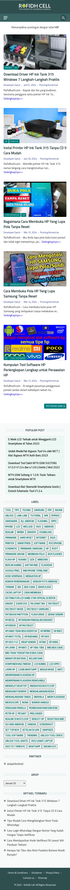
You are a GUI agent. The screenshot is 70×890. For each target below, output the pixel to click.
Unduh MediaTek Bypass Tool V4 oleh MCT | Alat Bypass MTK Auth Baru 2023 (33, 453)
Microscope (12, 702)
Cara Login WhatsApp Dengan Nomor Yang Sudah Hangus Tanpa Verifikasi (35, 832)
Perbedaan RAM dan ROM (43, 708)
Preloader (36, 713)
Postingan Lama (54, 406)
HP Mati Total (13, 636)
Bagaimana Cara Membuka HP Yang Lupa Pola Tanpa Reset (34, 224)
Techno (26, 510)
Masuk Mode (47, 669)
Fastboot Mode (14, 609)
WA (19, 587)
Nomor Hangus (40, 702)
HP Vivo (45, 636)
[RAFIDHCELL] (35, 7)
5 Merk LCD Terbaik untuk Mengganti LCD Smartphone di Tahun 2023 (32, 441)
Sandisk (31, 724)
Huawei (22, 559)
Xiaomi (58, 510)
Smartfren (23, 543)
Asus (53, 537)
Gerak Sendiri (55, 614)
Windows (42, 559)
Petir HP (9, 713)
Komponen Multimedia (18, 664)
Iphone (9, 526)
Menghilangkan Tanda (18, 697)
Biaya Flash (44, 587)
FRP (50, 510)
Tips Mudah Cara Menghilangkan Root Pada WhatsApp (32, 823)
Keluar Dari (35, 658)
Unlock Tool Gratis (16, 741)
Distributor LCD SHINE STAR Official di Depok (30, 598)
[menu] (7, 18)
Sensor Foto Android (45, 581)
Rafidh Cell (29, 885)
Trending (32, 735)
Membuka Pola (17, 284)
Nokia (25, 702)
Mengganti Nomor (15, 691)
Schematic (11, 548)
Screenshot (46, 724)
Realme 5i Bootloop (16, 719)
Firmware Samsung (31, 548)
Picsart (22, 713)
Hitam (42, 642)
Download (45, 532)
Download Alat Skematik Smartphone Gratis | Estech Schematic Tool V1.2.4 (34, 489)
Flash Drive (37, 614)
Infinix (20, 532)
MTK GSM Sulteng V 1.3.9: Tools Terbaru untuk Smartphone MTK (31, 477)
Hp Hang (53, 642)
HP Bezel (10, 620)
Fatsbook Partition (16, 614)
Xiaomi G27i (49, 746)
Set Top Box (12, 730)
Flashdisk (46, 565)
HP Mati (58, 631)
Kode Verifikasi (13, 576)
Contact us (28, 878)
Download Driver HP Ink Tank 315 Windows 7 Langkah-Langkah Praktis (31, 77)
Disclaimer (37, 873)
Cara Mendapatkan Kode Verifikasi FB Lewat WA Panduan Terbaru (35, 842)
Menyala (39, 697)
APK (46, 515)
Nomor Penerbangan (17, 581)
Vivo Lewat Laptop (42, 741)
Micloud (28, 526)
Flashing (43, 521)
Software (40, 543)
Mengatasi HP (33, 576)
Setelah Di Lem (30, 730)
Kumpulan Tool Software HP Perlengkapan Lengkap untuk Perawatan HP (34, 370)
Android (49, 526)
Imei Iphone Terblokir (35, 570)
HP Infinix (45, 631)
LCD (18, 526)
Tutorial (35, 515)
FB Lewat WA (37, 603)
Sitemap (42, 878)
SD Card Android (14, 724)
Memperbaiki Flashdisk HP (20, 675)
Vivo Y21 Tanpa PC (15, 746)
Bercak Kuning (13, 565)
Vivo (38, 526)
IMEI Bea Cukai (55, 647)
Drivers (31, 532)
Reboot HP (38, 719)
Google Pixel (12, 570)
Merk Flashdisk (56, 697)
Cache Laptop (13, 592)
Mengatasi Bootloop (42, 686)
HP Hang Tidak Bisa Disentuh (21, 631)
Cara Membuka (12, 214)
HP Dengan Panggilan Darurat (35, 620)
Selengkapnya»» (13, 98)
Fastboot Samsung (38, 609)
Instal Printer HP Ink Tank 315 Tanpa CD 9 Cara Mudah (35, 150)
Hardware (11, 521)
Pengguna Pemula (15, 708)
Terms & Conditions (17, 873)
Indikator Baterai (15, 658)
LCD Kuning (40, 664)
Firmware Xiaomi (14, 554)
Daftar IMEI (31, 565)
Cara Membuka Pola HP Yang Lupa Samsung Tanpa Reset (29, 293)
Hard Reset (26, 537)
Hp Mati (22, 647)
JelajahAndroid (15, 764)
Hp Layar (10, 647)
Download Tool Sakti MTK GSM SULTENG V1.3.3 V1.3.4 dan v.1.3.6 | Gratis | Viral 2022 (34, 465)
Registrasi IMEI (55, 719)
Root (55, 548)
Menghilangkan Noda (42, 691)
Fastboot (54, 603)
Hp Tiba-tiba (37, 647)
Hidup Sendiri (28, 642)
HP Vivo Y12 (11, 642)
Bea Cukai (29, 587)
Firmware (11, 537)
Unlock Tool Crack (52, 735)
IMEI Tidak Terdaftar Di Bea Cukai (24, 653)
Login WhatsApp (27, 669)
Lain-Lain (22, 515)
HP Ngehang (31, 636)
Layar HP (10, 669)
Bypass (55, 515)
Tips (16, 510)
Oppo (54, 521)
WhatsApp (34, 746)
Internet (41, 537)
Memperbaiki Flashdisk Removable (25, 680)
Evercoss (21, 603)
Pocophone (55, 543)
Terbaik (9, 587)
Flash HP (10, 559)
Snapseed (47, 730)
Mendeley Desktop (16, 686)
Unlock (9, 515)
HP (16, 67)
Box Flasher (55, 554)
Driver (8, 67)
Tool (8, 510)
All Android (27, 521)
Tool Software (17, 358)
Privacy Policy (52, 873)
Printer (14, 141)
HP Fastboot (26, 625)
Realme (9, 532)
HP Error (10, 625)
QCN (32, 559)
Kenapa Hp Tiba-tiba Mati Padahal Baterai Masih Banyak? (36, 852)
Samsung (39, 510)
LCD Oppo (54, 664)
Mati (60, 669)
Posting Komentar (48, 85)
